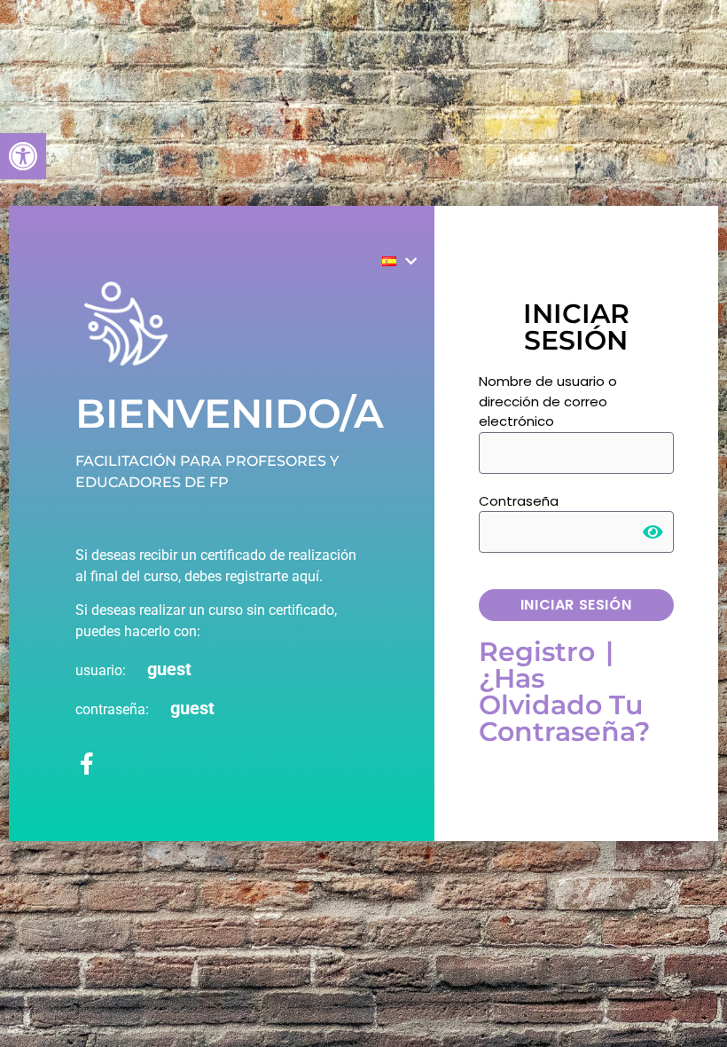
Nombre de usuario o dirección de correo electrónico (548, 401)
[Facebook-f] (86, 763)
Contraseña (519, 501)
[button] (23, 156)
